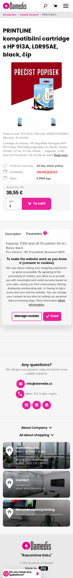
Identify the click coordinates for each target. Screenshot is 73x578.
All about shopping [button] (34, 435)
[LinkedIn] (36, 405)
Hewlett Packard (29, 14)
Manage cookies (27, 316)
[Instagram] (46, 405)
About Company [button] (34, 427)
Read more (61, 155)
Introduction (10, 14)
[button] (33, 108)
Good (54, 316)
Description (13, 234)
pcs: (11, 201)
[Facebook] (26, 405)
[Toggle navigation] (45, 6)
